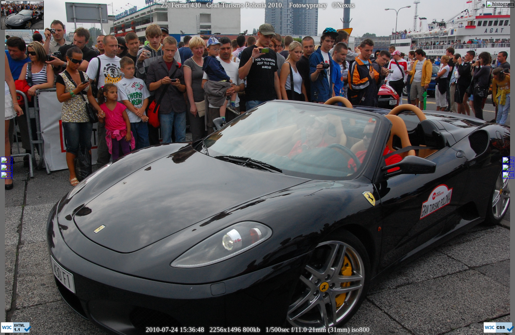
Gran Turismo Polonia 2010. (245, 5)
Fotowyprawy (308, 5)
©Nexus (343, 5)
